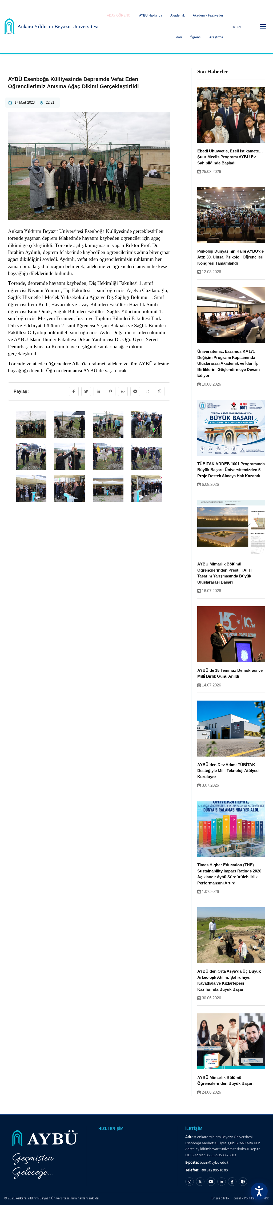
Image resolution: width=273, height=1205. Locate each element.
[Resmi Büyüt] (31, 433)
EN (239, 27)
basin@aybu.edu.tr (215, 1162)
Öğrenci (195, 37)
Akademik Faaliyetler (208, 15)
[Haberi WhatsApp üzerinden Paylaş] (123, 391)
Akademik (177, 15)
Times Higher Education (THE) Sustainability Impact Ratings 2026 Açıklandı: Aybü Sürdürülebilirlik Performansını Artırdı (229, 874)
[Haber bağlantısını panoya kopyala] (159, 391)
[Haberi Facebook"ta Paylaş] (74, 391)
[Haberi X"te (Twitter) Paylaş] (86, 391)
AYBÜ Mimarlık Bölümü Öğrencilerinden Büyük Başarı (225, 1080)
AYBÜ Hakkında (150, 15)
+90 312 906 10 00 (214, 1170)
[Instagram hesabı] (189, 1181)
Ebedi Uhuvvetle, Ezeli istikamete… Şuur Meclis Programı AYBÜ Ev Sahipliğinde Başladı (230, 157)
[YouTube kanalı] (211, 1181)
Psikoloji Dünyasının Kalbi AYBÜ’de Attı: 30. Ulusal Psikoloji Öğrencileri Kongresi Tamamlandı (230, 257)
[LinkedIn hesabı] (221, 1181)
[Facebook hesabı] (232, 1181)
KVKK (265, 1198)
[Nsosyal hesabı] (243, 1181)
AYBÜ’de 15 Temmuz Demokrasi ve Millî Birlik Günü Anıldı (230, 673)
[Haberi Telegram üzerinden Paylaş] (135, 391)
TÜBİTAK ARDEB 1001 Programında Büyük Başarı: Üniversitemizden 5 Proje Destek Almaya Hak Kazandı (231, 470)
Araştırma (216, 37)
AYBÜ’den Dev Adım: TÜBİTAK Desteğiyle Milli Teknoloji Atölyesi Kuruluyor (228, 770)
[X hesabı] (200, 1181)
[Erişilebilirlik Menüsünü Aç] (259, 1191)
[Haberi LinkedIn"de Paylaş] (98, 391)
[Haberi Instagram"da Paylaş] (147, 391)
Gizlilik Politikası (245, 1198)
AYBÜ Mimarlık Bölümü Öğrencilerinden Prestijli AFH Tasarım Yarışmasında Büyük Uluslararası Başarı (224, 573)
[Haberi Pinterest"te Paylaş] (110, 391)
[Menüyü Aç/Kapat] (263, 26)
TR (233, 27)
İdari (178, 37)
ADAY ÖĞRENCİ (119, 15)
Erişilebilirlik (220, 1198)
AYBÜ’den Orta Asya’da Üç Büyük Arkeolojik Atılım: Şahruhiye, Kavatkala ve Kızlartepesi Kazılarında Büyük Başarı (229, 980)
